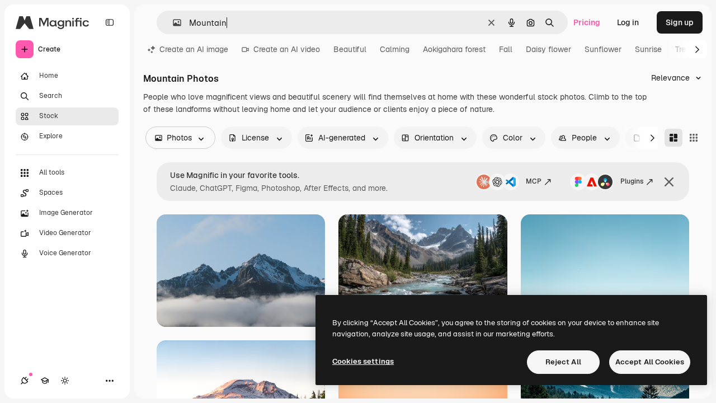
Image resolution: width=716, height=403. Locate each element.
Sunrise (648, 49)
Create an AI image (193, 49)
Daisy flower (548, 49)
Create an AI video (286, 49)
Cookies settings (363, 361)
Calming (394, 49)
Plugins (631, 181)
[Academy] (45, 381)
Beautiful (349, 49)
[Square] (694, 138)
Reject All (563, 362)
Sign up (680, 22)
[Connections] (25, 381)
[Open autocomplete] (172, 22)
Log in (628, 22)
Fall (505, 49)
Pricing (586, 22)
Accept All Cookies (649, 362)
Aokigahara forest (454, 49)
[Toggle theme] (65, 381)
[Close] (669, 182)
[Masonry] (673, 138)
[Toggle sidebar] (110, 22)
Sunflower (603, 49)
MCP (533, 181)
